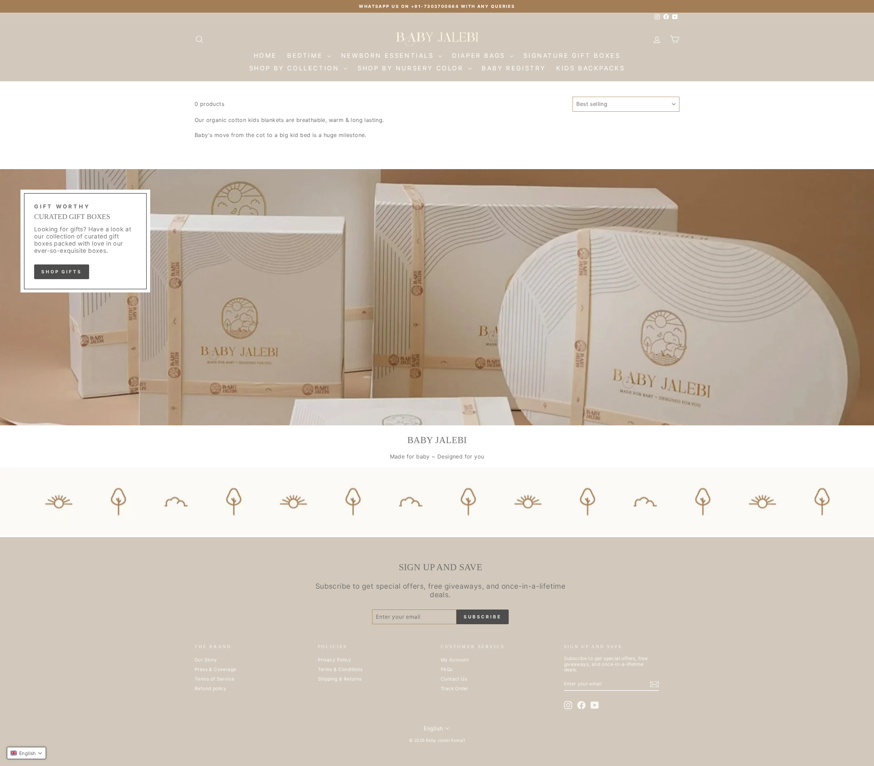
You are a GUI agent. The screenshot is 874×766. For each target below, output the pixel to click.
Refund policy (210, 688)
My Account (455, 659)
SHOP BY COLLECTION (295, 68)
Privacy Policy (334, 659)
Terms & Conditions (340, 669)
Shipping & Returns (340, 679)
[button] (26, 753)
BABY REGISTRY (514, 68)
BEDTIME (306, 55)
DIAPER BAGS (480, 55)
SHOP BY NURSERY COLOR (411, 68)
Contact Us (454, 679)
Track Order (454, 688)
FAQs (447, 669)
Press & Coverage (215, 669)
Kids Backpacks (590, 68)
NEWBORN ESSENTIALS (389, 55)
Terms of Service (214, 679)
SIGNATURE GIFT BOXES (571, 55)
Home (265, 55)
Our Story (206, 659)
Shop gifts (61, 271)
